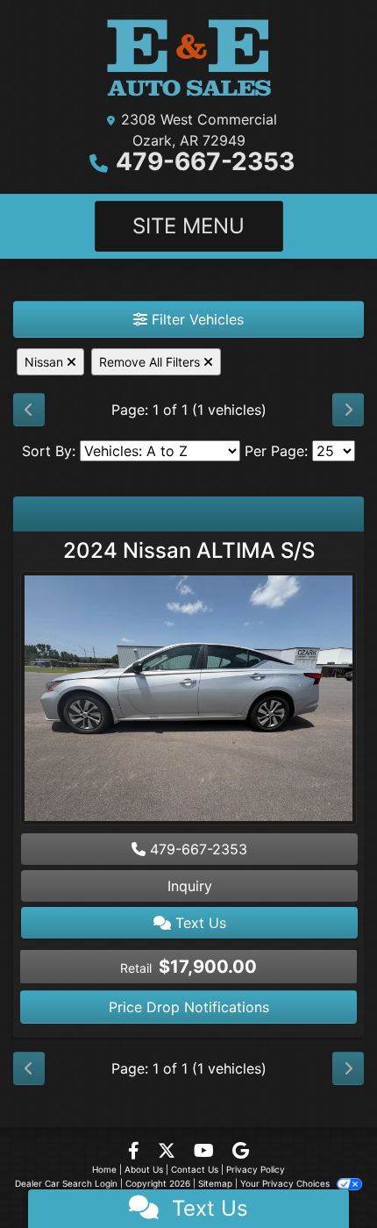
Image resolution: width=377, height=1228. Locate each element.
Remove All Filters (151, 361)
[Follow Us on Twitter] (169, 1151)
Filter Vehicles (195, 319)
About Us (143, 1169)
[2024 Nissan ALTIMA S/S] (188, 700)
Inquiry (189, 886)
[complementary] (324, 1175)
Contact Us (194, 1169)
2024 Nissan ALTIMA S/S (189, 550)
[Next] (348, 409)
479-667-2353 (205, 161)
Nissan (46, 361)
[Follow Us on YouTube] (206, 1151)
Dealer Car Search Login (66, 1183)
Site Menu (188, 226)
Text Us (198, 923)
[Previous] (29, 409)
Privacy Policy (255, 1169)
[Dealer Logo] (189, 58)
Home (104, 1169)
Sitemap (215, 1183)
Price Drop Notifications (189, 1007)
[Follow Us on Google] (240, 1151)
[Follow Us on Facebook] (136, 1151)
